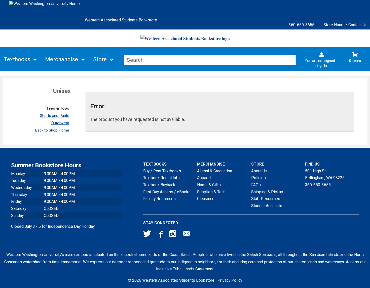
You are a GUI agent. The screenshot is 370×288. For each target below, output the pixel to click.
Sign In (321, 65)
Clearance (205, 198)
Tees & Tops (57, 108)
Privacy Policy (229, 280)
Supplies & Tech (211, 191)
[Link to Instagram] (173, 234)
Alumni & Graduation (214, 171)
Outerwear (60, 123)
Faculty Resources (159, 198)
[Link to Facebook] (160, 234)
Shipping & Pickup (267, 191)
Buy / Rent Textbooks (162, 171)
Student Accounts (266, 205)
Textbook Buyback (159, 184)
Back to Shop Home (52, 130)
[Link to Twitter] (147, 234)
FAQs (256, 184)
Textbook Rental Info (161, 177)
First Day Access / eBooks (167, 191)
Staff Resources (265, 198)
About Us (259, 171)
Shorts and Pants (54, 115)
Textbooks (17, 59)
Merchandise (61, 59)
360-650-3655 (301, 24)
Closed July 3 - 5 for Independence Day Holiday (53, 226)
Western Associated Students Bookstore (121, 20)
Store (100, 59)
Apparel (204, 177)
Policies (258, 177)
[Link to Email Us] (186, 234)
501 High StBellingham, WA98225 (325, 174)
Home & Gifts (209, 184)
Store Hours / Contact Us (345, 24)
